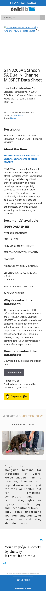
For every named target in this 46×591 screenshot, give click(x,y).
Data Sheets (18, 115)
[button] (37, 29)
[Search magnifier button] (42, 17)
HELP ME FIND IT (23, 580)
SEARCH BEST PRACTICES (24, 2)
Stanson (13, 118)
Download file (14, 372)
